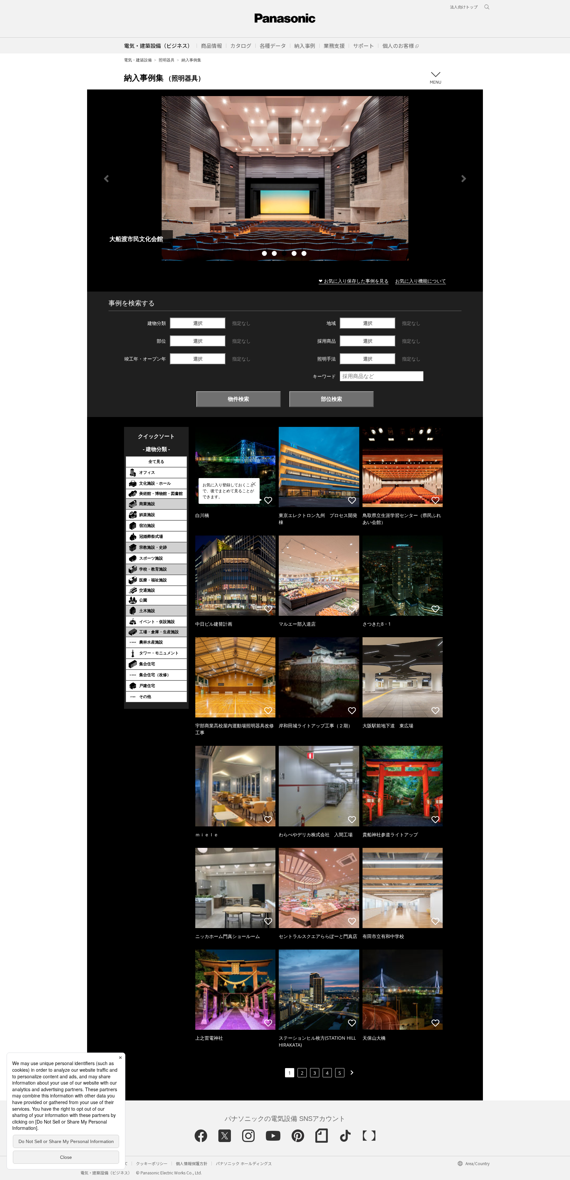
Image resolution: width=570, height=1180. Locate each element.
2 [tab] (275, 254)
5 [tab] (304, 254)
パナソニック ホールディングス (244, 1163)
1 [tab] (265, 254)
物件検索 (238, 398)
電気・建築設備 (138, 60)
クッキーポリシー (152, 1163)
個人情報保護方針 (191, 1163)
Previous (106, 178)
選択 (198, 323)
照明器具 (166, 60)
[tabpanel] (285, 178)
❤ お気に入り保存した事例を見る (354, 281)
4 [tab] (295, 254)
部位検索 (331, 398)
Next (463, 178)
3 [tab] (285, 254)
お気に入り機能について (420, 281)
